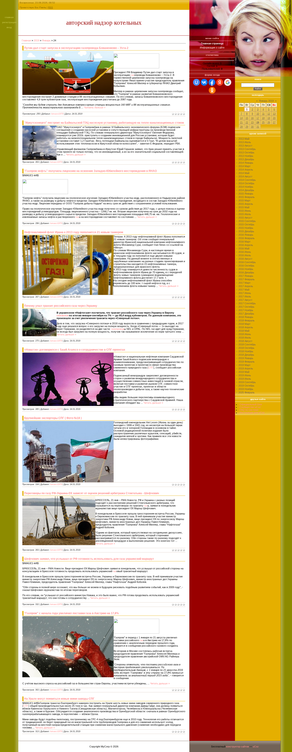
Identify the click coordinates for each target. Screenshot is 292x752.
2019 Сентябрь (247, 382)
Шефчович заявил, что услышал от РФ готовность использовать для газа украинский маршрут (89, 558)
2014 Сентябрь (247, 180)
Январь (46, 40)
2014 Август (245, 176)
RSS (50, 7)
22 (246, 122)
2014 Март (244, 166)
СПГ (150, 367)
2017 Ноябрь (245, 310)
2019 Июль (244, 378)
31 (257, 126)
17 (257, 118)
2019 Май (243, 372)
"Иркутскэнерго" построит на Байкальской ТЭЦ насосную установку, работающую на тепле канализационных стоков (104, 122)
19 (268, 118)
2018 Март (244, 324)
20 (274, 118)
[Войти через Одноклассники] (212, 90)
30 (252, 126)
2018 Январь (245, 317)
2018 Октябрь (246, 348)
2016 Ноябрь (245, 269)
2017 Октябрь (246, 306)
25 (263, 122)
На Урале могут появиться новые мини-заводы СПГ (59, 698)
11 (263, 113)
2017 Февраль (246, 279)
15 (246, 118)
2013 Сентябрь (247, 149)
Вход (9, 27)
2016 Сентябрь (247, 262)
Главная (9, 17)
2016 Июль (244, 255)
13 (274, 113)
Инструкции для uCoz (252, 412)
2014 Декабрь (246, 190)
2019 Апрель (245, 368)
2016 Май (243, 248)
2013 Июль (244, 142)
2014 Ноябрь (245, 186)
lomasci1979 (57, 114)
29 (246, 126)
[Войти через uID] (196, 82)
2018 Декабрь (246, 354)
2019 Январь (245, 358)
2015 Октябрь (246, 224)
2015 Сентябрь (247, 221)
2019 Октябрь (246, 385)
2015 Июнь (244, 210)
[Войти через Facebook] (212, 82)
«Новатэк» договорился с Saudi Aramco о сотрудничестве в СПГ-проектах (74, 349)
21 (241, 122)
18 (263, 118)
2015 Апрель (245, 204)
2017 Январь (245, 276)
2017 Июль (244, 296)
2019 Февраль (246, 361)
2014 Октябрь (246, 183)
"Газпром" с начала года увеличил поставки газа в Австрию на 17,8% (71, 613)
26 (268, 122)
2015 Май (243, 207)
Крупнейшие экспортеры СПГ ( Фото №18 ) (53, 418)
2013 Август (245, 145)
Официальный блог (251, 404)
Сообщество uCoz (250, 407)
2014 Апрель (245, 169)
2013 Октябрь (246, 152)
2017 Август (245, 300)
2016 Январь (245, 234)
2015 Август (245, 217)
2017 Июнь (244, 293)
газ (132, 75)
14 (241, 118)
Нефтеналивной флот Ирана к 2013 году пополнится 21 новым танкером (73, 232)
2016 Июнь (244, 252)
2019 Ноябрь (245, 389)
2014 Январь (245, 162)
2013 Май (243, 138)
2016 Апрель (245, 245)
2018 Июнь (244, 334)
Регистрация (9, 22)
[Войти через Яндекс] (219, 82)
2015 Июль (244, 214)
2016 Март (244, 241)
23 (252, 122)
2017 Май (243, 289)
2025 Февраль (246, 392)
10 (257, 113)
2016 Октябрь (246, 265)
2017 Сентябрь (247, 303)
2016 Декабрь (246, 272)
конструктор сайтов (237, 746)
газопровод (117, 329)
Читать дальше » (94, 107)
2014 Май (243, 173)
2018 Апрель (245, 327)
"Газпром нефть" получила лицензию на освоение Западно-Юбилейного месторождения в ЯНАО (90, 171)
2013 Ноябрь (245, 156)
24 (257, 122)
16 (252, 118)
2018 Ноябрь (245, 351)
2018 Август (245, 341)
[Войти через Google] (227, 82)
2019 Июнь (244, 375)
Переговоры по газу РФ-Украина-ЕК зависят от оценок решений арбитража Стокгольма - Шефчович (91, 493)
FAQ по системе (249, 409)
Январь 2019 (266, 100)
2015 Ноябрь (245, 228)
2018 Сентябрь (247, 344)
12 (268, 113)
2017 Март (244, 282)
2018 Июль (244, 337)
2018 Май (243, 330)
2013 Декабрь (246, 159)
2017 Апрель (245, 286)
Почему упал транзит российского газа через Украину (60, 305)
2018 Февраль (246, 320)
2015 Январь (245, 193)
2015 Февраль (246, 197)
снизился (62, 315)
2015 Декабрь (246, 231)
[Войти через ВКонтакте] (204, 82)
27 (274, 122)
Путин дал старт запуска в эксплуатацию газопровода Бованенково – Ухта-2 (76, 48)
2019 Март (244, 365)
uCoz (256, 746)
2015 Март (244, 200)
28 (241, 126)
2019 (36, 40)
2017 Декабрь (246, 313)
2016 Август (245, 258)
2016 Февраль (246, 238)
